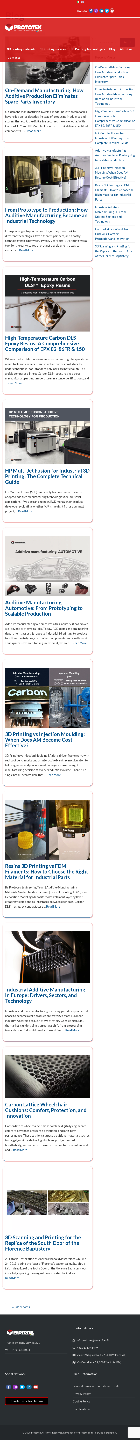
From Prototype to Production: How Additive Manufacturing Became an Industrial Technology (46, 215)
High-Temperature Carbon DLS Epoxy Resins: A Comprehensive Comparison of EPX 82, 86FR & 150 (45, 343)
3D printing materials (21, 49)
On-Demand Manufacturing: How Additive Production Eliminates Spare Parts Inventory (44, 96)
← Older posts (20, 1307)
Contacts (14, 57)
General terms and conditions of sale (96, 1386)
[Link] (91, 11)
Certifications (81, 1409)
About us (126, 49)
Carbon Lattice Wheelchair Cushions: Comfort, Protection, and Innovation (46, 1110)
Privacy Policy (82, 1393)
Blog (112, 49)
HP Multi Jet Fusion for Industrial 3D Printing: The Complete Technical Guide (47, 476)
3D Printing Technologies (88, 49)
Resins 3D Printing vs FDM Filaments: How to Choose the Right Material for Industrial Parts (46, 871)
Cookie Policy (81, 1401)
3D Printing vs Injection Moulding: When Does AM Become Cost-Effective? (45, 739)
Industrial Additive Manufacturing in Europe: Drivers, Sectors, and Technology (45, 995)
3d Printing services (53, 49)
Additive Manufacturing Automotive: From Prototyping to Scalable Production (44, 608)
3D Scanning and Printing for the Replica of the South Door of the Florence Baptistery (43, 1243)
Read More (34, 131)
